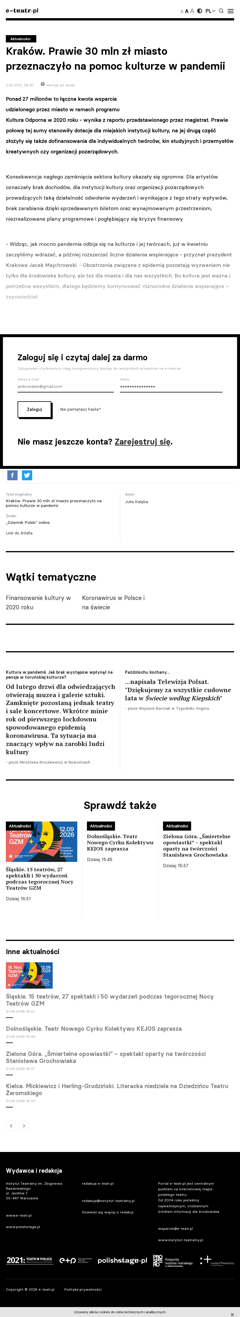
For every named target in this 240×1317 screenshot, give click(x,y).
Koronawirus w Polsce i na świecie (113, 602)
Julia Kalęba (136, 501)
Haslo (124, 379)
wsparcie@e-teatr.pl (175, 1228)
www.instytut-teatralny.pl (180, 1240)
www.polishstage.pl (23, 1227)
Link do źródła (19, 533)
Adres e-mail (28, 379)
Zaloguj (34, 409)
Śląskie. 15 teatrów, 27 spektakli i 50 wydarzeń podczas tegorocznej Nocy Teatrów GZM (110, 1000)
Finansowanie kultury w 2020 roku (38, 602)
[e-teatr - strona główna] (22, 11)
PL (208, 11)
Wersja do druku (61, 85)
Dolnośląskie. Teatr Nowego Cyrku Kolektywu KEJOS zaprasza (94, 1028)
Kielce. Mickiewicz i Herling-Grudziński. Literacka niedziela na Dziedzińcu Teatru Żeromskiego (117, 1090)
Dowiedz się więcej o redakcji (107, 1212)
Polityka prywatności (83, 1289)
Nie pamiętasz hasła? (80, 408)
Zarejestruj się (143, 442)
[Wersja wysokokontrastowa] (200, 11)
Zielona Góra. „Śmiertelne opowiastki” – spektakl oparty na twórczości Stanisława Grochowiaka (106, 1057)
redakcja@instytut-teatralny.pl (108, 1200)
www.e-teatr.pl (19, 1215)
